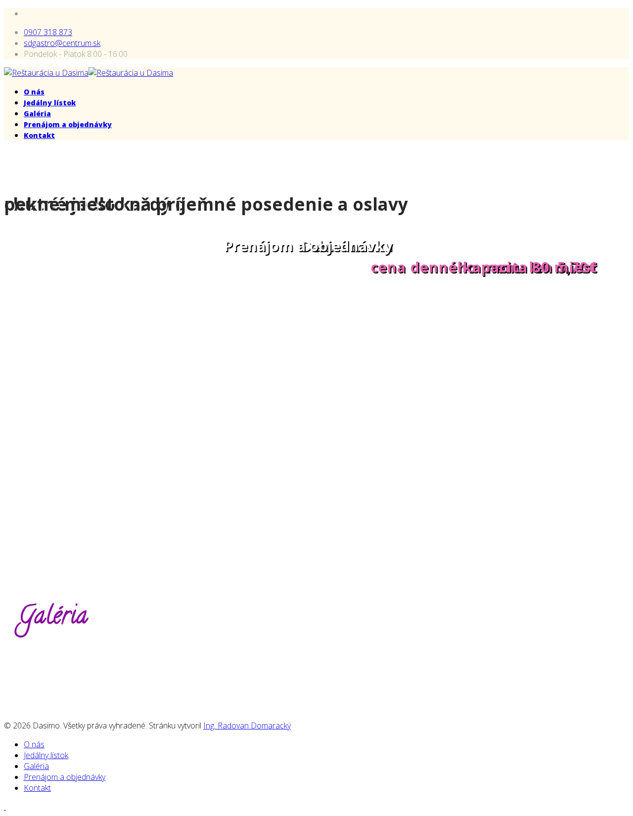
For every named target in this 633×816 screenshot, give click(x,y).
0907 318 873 (48, 32)
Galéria (37, 113)
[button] (12, 369)
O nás (34, 91)
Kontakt (39, 135)
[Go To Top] (5, 806)
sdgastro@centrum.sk (62, 43)
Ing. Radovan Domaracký (247, 725)
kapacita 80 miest (530, 266)
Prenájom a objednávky (68, 124)
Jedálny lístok (50, 102)
